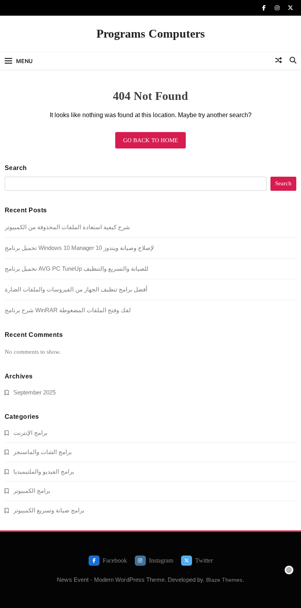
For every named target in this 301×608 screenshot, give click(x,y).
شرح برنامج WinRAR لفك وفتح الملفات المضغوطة (68, 310)
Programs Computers (150, 33)
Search (16, 168)
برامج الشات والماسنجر (42, 452)
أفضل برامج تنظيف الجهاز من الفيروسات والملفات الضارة (76, 289)
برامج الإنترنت (30, 432)
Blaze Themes (224, 580)
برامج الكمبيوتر (31, 490)
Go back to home (150, 140)
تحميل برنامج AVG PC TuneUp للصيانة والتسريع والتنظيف (77, 268)
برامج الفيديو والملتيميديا (43, 471)
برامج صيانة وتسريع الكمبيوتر (48, 510)
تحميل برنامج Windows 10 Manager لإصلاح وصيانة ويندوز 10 (79, 247)
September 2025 (34, 392)
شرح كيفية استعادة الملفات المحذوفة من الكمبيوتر (67, 227)
